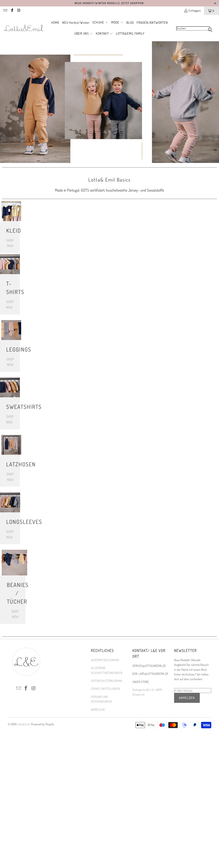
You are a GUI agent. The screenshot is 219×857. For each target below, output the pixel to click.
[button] (100, 22)
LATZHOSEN (10, 464)
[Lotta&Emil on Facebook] (12, 10)
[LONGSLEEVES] (10, 502)
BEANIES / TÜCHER (13, 593)
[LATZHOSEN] (11, 445)
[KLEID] (11, 211)
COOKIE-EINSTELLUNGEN (105, 688)
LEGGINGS (10, 349)
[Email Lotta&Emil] (5, 10)
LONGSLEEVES (10, 521)
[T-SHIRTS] (10, 264)
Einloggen (195, 10)
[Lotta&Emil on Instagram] (19, 10)
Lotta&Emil (23, 724)
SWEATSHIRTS (10, 406)
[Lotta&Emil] (23, 28)
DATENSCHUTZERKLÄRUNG (106, 681)
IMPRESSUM (98, 709)
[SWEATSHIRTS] (10, 387)
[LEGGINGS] (11, 330)
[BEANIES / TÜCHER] (14, 562)
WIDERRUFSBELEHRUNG (105, 660)
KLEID (10, 230)
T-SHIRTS (10, 287)
